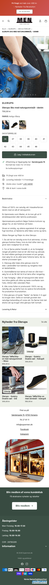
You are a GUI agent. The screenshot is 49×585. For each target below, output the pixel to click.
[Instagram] (26, 564)
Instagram (24, 434)
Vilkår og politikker (24, 558)
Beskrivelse (7, 198)
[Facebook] (22, 564)
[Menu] (3, 21)
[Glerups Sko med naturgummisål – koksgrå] (14, 124)
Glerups (12, 29)
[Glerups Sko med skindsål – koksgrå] (22, 124)
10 (35, 95)
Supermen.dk (28, 553)
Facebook (24, 429)
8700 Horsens (31, 415)
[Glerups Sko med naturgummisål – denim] (5, 124)
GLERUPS (8, 103)
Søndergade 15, (18, 415)
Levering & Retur (9, 309)
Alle (4, 29)
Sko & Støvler (24, 29)
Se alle (44, 322)
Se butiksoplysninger (14, 168)
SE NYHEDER (24, 11)
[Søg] (8, 21)
